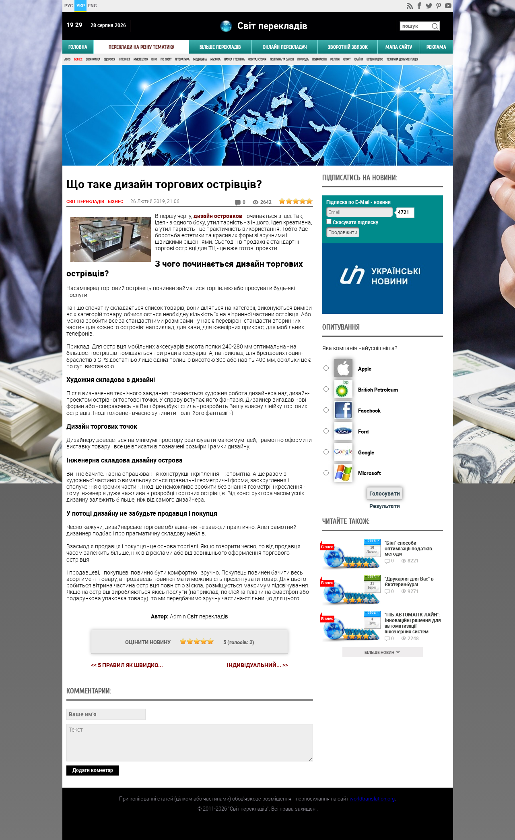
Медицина (200, 59)
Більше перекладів (220, 47)
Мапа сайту (398, 47)
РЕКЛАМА (436, 47)
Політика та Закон (282, 59)
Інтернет (124, 59)
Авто (67, 59)
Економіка (93, 59)
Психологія (319, 59)
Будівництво (375, 59)
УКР (80, 5)
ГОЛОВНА (77, 47)
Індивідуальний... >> (257, 665)
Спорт (346, 59)
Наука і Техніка (234, 59)
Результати (384, 506)
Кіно (154, 59)
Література (182, 59)
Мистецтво (141, 59)
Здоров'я (109, 59)
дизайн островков (218, 216)
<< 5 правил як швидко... (127, 665)
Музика (215, 59)
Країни (358, 59)
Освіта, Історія (257, 59)
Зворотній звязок (347, 47)
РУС (68, 5)
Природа (303, 59)
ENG (92, 5)
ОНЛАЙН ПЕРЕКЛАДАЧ (285, 47)
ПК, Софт (166, 59)
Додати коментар (92, 770)
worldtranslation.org (372, 798)
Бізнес (78, 59)
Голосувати (384, 493)
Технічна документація (402, 59)
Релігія (335, 59)
